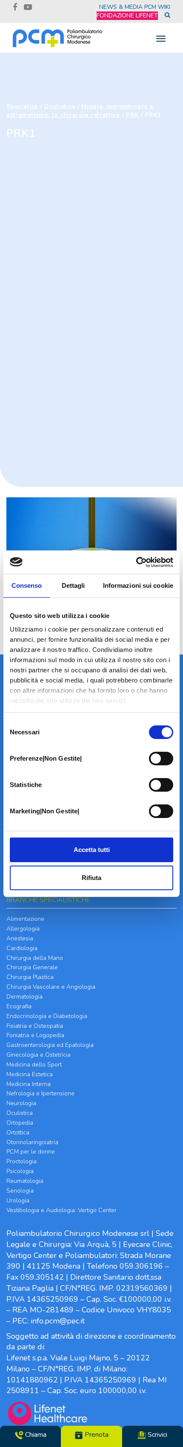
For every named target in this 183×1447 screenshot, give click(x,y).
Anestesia (19, 938)
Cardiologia (21, 948)
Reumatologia (24, 1181)
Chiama (34, 1434)
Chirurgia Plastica (30, 977)
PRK (132, 115)
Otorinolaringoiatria (32, 1142)
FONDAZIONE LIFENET (127, 15)
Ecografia (18, 1006)
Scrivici (156, 1434)
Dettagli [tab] (73, 585)
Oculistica (59, 106)
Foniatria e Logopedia (35, 1035)
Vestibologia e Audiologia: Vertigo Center (61, 1210)
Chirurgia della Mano (34, 958)
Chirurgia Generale (32, 967)
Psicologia (20, 1171)
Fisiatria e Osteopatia (34, 1026)
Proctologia (21, 1161)
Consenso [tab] (26, 585)
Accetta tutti (92, 849)
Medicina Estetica (29, 1074)
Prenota (96, 1434)
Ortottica (17, 1132)
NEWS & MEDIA (121, 7)
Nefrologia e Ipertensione (40, 1093)
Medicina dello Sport (34, 1065)
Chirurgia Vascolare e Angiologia (50, 987)
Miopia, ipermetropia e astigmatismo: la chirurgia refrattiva (79, 110)
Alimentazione (25, 919)
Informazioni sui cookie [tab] (138, 585)
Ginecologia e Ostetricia (38, 1055)
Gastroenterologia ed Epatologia (50, 1045)
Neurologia (21, 1103)
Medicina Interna (28, 1084)
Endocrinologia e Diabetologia (46, 1016)
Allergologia (23, 929)
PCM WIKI (157, 7)
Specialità (22, 106)
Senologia (20, 1191)
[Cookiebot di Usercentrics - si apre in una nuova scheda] (136, 562)
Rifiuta (91, 877)
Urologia (17, 1200)
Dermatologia (24, 997)
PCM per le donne (30, 1152)
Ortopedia (19, 1123)
